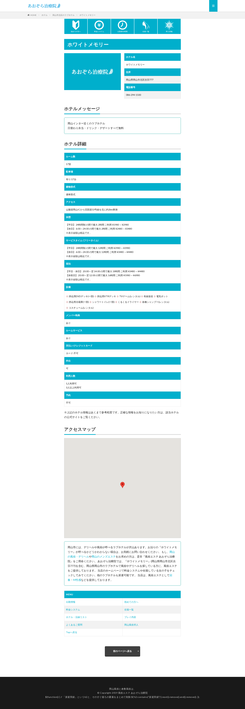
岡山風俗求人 (131, 624)
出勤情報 (70, 601)
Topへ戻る (71, 632)
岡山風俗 (114, 688)
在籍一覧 (129, 609)
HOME (33, 15)
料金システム (73, 609)
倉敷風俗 (126, 688)
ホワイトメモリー (88, 15)
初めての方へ (131, 601)
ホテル (45, 15)
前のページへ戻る (122, 651)
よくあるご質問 (74, 624)
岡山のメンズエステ (104, 556)
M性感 (77, 579)
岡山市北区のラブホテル (63, 15)
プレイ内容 (130, 617)
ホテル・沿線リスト (76, 617)
